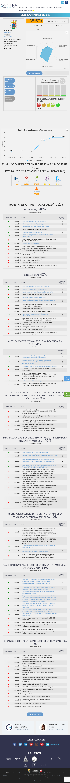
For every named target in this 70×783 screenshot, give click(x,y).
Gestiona (59, 7)
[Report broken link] (62, 221)
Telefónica (49, 772)
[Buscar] (67, 2)
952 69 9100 (8, 37)
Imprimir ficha (10, 86)
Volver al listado (35, 73)
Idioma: (30, 10)
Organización (23, 10)
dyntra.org (35, 775)
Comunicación (51, 7)
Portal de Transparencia (9, 92)
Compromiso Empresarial (58, 772)
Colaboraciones (40, 7)
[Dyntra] (9, 5)
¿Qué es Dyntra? (23, 7)
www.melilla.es (8, 32)
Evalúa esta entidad (8, 80)
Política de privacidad (40, 780)
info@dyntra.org (50, 778)
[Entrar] (63, 2)
